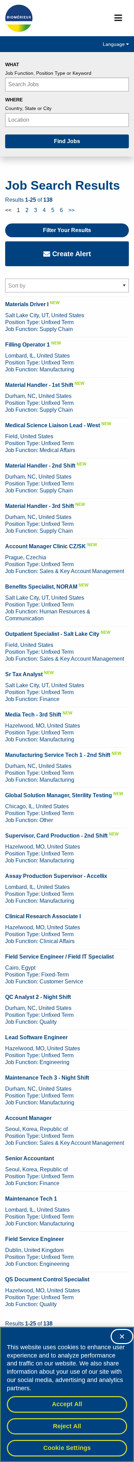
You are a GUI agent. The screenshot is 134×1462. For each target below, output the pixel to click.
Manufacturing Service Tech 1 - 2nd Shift (57, 755)
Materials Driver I (26, 304)
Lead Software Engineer (36, 1037)
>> (71, 210)
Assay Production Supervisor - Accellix (56, 876)
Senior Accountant (29, 1158)
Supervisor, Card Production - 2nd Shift (56, 836)
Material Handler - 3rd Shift (39, 506)
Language (114, 44)
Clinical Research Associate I (43, 916)
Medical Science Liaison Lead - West (52, 425)
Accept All (67, 1404)
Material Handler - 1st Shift (39, 385)
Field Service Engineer (34, 1239)
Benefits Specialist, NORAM (41, 587)
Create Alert (70, 254)
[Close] (122, 1336)
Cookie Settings (67, 1447)
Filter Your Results (67, 230)
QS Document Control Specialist (47, 1279)
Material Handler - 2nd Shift (40, 466)
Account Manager (28, 1118)
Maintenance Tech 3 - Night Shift (47, 1078)
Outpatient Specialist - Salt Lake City (52, 634)
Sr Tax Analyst (24, 674)
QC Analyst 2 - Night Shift (38, 997)
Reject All (67, 1426)
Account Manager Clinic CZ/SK (45, 546)
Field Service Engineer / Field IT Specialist (59, 957)
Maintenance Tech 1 (31, 1199)
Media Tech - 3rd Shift (33, 715)
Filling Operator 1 (27, 345)
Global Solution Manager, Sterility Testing (58, 795)
